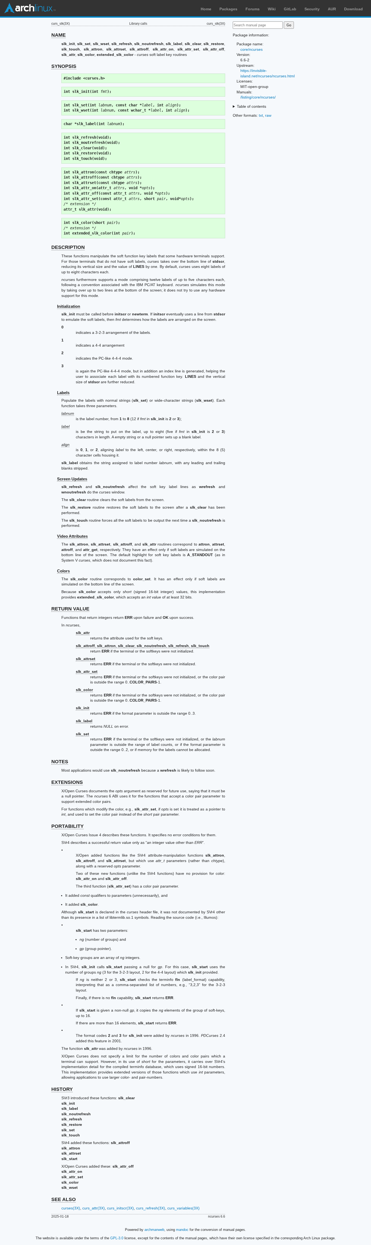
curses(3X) (70, 1208)
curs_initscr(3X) (120, 1208)
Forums (253, 9)
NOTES (59, 761)
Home (206, 9)
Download (353, 9)
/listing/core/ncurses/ (258, 97)
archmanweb (154, 1230)
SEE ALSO (63, 1199)
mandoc (182, 1230)
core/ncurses (251, 49)
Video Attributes (72, 536)
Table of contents (251, 106)
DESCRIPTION (68, 247)
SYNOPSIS (63, 66)
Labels (63, 392)
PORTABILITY (67, 826)
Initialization (68, 306)
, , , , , (142, 646)
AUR (332, 9)
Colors (63, 571)
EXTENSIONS (67, 782)
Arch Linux (30, 8)
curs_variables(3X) (183, 1208)
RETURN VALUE (70, 609)
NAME (58, 35)
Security (312, 9)
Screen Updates (72, 479)
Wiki (272, 9)
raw (268, 115)
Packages (228, 9)
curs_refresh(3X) (150, 1208)
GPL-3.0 (116, 1238)
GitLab (290, 9)
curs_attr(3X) (93, 1208)
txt (261, 115)
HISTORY (62, 1089)
